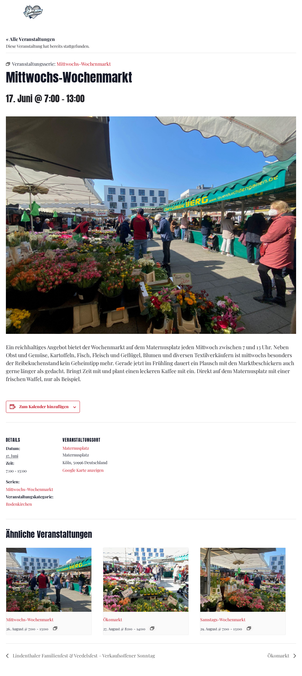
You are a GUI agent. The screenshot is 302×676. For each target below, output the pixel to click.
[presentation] (48, 580)
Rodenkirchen (19, 504)
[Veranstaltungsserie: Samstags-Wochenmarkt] (249, 628)
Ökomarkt (112, 619)
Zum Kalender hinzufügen (44, 406)
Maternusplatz (76, 448)
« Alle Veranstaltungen (30, 39)
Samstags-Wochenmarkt (222, 619)
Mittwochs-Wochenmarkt (29, 489)
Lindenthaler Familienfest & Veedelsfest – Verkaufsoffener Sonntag (83, 655)
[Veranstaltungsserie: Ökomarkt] (152, 628)
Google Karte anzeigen (83, 470)
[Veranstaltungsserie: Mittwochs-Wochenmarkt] (55, 628)
